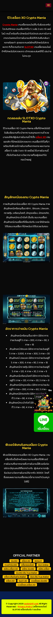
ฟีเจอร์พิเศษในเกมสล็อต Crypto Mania (26, 446)
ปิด (50, 390)
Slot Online (43, 564)
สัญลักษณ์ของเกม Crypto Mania (26, 197)
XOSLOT (38, 560)
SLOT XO (23, 580)
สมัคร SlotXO (28, 568)
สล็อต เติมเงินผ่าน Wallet (15, 576)
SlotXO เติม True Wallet (26, 572)
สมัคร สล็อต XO (11, 568)
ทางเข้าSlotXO (11, 564)
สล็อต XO (26, 560)
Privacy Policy (25, 606)
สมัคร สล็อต (43, 568)
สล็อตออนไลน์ (27, 564)
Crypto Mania (10, 24)
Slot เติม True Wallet (39, 576)
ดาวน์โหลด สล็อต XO (26, 584)
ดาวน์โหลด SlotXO (39, 580)
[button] (48, 5)
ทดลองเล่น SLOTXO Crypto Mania (26, 120)
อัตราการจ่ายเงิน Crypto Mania (26, 328)
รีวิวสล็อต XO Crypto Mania (26, 17)
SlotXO (14, 560)
